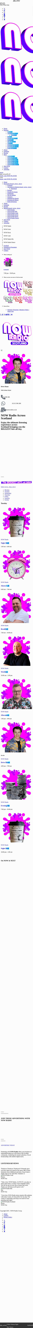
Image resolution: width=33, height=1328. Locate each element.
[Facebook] (4, 18)
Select (8, 487)
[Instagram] (4, 16)
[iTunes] (4, 14)
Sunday (7, 500)
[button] (1, 1113)
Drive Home (5, 762)
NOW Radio (4, 539)
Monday (7, 490)
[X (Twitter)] (4, 9)
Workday (4, 672)
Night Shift (5, 543)
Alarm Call (5, 586)
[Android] (4, 19)
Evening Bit (5, 806)
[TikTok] (4, 10)
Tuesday (7, 491)
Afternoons (5, 715)
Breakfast (4, 629)
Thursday (7, 495)
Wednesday (8, 493)
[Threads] (4, 12)
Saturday (7, 498)
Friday (6, 496)
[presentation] (1, 1139)
